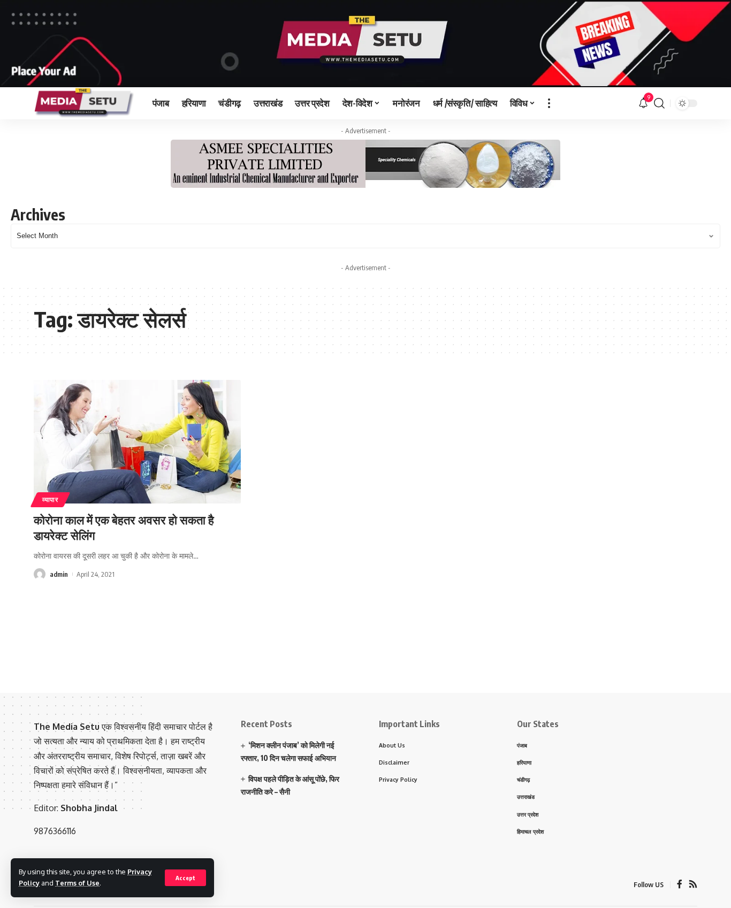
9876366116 (55, 831)
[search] (659, 103)
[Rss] (693, 884)
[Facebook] (679, 884)
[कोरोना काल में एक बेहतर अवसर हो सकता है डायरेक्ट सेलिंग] (137, 442)
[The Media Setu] (84, 103)
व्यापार (50, 499)
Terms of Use (77, 883)
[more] (549, 103)
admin (59, 574)
